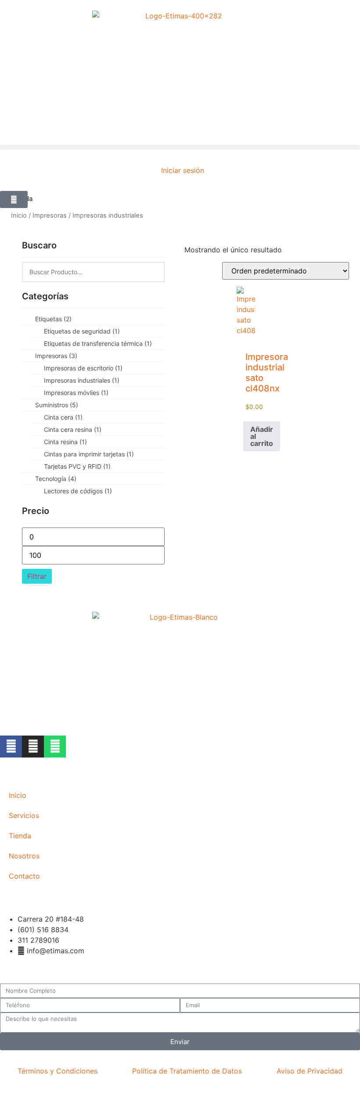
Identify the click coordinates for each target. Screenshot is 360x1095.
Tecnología (55, 478)
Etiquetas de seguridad (82, 331)
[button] (180, 147)
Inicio (19, 215)
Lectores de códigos (78, 491)
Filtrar (37, 576)
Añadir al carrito (261, 436)
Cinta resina (65, 441)
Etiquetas (53, 319)
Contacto (24, 876)
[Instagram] (33, 747)
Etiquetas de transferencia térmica (98, 343)
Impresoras (49, 215)
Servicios (24, 815)
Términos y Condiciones (57, 1070)
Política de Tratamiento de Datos (187, 1070)
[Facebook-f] (11, 747)
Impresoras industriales (81, 380)
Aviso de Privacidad (309, 1070)
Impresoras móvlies (76, 392)
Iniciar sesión (182, 170)
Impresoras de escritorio (83, 368)
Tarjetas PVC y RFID (77, 466)
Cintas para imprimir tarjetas (89, 454)
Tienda (20, 835)
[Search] (153, 272)
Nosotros (24, 855)
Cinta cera (63, 417)
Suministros (56, 405)
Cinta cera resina (72, 429)
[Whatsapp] (55, 747)
